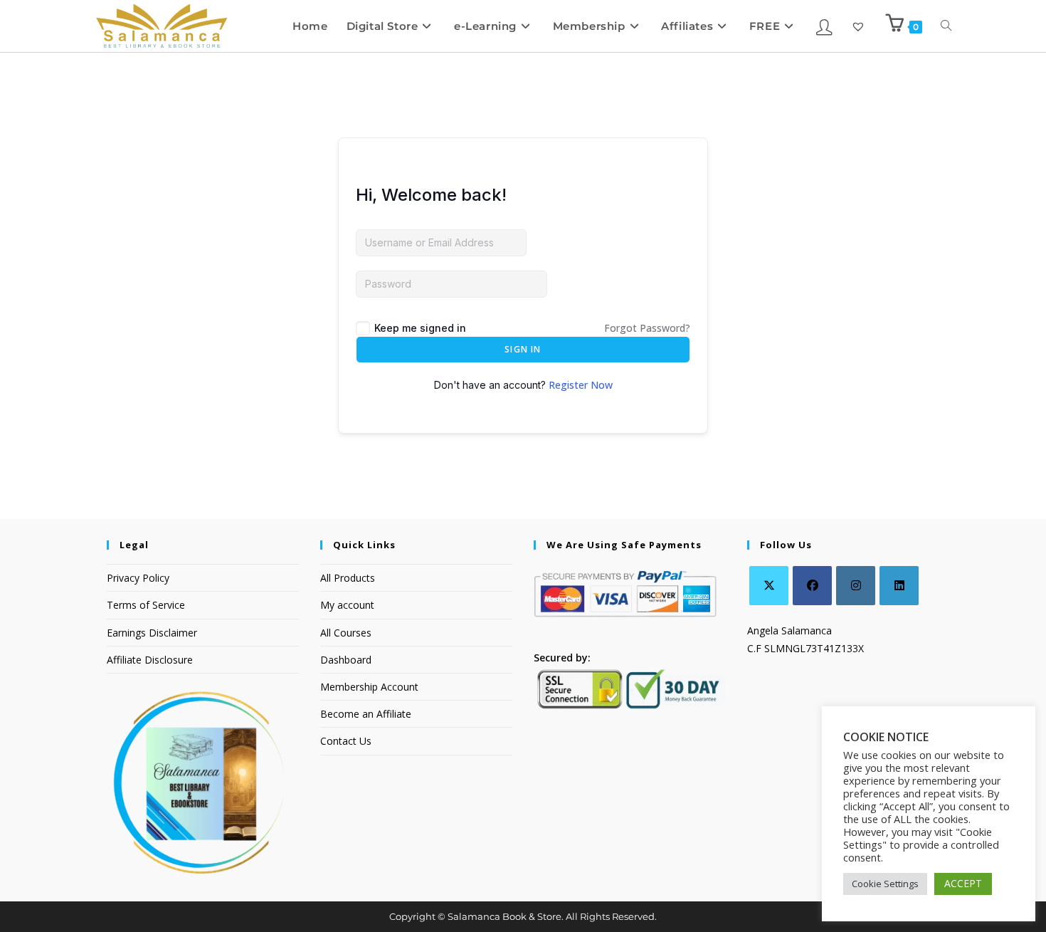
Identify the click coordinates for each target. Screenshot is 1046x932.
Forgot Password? (647, 328)
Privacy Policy (138, 578)
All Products (347, 578)
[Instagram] (855, 585)
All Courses (345, 632)
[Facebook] (812, 585)
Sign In (522, 349)
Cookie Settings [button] (885, 883)
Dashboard (345, 659)
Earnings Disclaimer (152, 632)
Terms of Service (146, 605)
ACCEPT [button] (963, 883)
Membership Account (369, 686)
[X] (768, 585)
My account (347, 605)
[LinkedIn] (899, 585)
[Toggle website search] (946, 26)
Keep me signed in (420, 328)
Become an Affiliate (365, 714)
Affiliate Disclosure (150, 659)
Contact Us (345, 741)
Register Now (581, 385)
